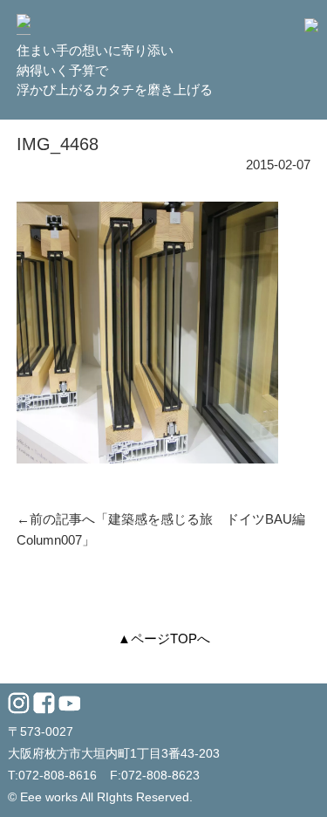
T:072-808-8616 (52, 775)
